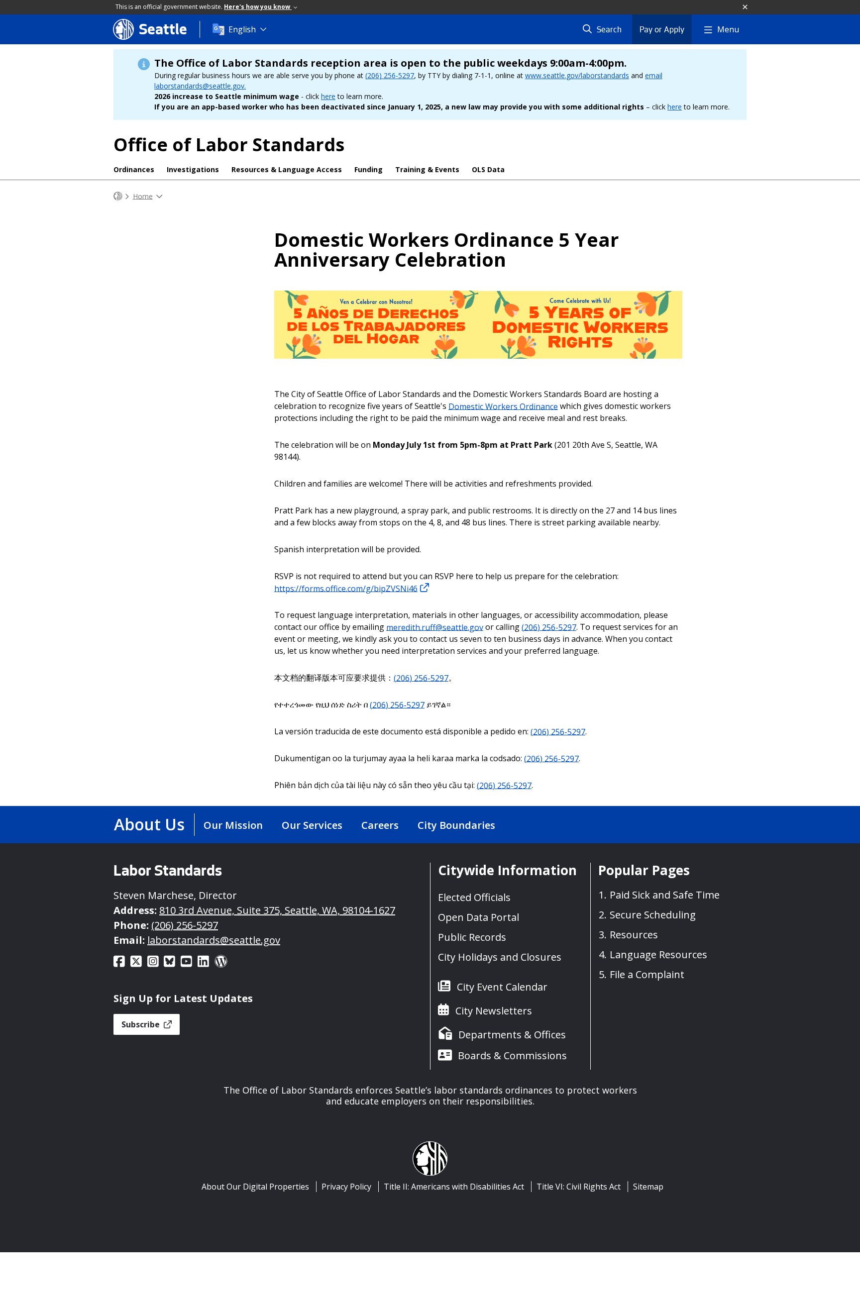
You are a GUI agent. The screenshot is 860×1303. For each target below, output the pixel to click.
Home (143, 195)
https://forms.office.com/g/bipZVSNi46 (346, 588)
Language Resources (658, 954)
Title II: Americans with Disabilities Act (454, 1186)
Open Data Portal (478, 917)
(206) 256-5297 (389, 75)
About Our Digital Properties (255, 1186)
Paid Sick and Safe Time (665, 895)
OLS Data (488, 169)
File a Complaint (647, 974)
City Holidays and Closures (499, 957)
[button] (746, 7)
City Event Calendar (502, 987)
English (242, 29)
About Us (149, 824)
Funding (368, 169)
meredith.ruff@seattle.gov (434, 626)
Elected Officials (474, 897)
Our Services (312, 825)
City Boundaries (456, 825)
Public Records (472, 937)
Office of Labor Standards (228, 144)
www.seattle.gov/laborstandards (577, 75)
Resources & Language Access (286, 169)
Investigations (193, 169)
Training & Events (427, 169)
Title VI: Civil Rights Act (579, 1186)
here (328, 96)
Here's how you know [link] (258, 6)
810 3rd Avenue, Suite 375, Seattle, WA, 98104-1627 (277, 910)
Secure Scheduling (653, 914)
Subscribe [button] (141, 1024)
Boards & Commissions (512, 1055)
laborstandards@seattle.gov (213, 940)
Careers (380, 825)
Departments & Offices (512, 1034)
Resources (634, 934)
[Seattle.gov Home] (117, 196)
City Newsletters (493, 1010)
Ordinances (133, 169)
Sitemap (648, 1186)
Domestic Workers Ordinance (503, 406)
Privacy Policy (346, 1186)
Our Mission (233, 825)
